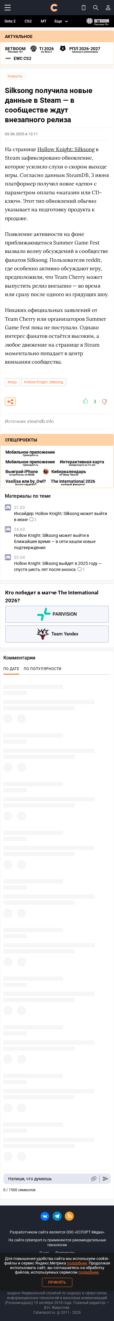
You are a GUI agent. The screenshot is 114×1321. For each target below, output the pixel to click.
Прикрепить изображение (93, 1179)
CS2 (28, 21)
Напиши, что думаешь (30, 1178)
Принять (57, 1282)
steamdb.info (40, 421)
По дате (11, 669)
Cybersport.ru (44, 1312)
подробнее (77, 1263)
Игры (12, 382)
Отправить (105, 1179)
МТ (44, 21)
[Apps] (84, 7)
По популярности (43, 669)
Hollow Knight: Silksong (43, 382)
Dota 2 (10, 21)
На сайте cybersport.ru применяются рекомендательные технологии (57, 1242)
